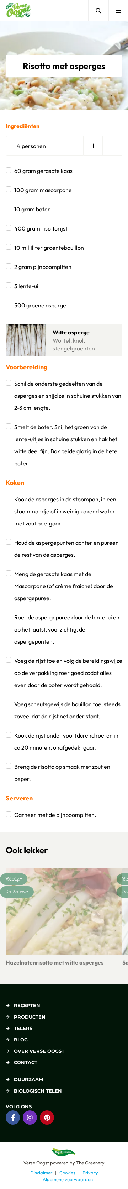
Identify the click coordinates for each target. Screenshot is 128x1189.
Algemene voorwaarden (68, 1179)
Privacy (90, 1172)
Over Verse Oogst (39, 1051)
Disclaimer (41, 1172)
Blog (21, 1039)
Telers (23, 1028)
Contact (25, 1062)
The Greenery (90, 1163)
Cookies (67, 1172)
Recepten (27, 1005)
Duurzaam (28, 1079)
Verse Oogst (36, 1163)
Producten (30, 1017)
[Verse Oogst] (18, 10)
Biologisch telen (38, 1091)
